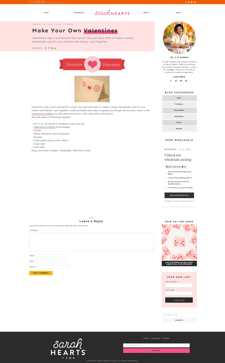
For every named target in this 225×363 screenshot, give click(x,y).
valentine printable (42, 113)
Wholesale (79, 12)
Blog (178, 12)
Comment (34, 230)
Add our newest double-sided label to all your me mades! (179, 263)
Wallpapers (179, 110)
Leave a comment (65, 24)
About (146, 12)
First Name (169, 290)
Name (32, 256)
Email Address (172, 282)
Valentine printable (44, 127)
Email (32, 261)
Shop (46, 12)
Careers (156, 338)
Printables (179, 116)
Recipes (179, 128)
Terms (165, 338)
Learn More (179, 77)
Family (179, 122)
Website (32, 267)
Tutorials (179, 104)
